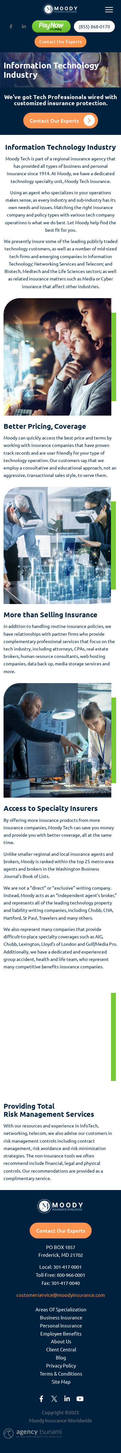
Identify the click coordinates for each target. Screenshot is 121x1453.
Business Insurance (61, 1317)
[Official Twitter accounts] (54, 1399)
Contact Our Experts (60, 41)
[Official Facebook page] (11, 26)
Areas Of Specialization (60, 1309)
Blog (61, 1358)
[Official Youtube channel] (80, 1399)
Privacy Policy (61, 1366)
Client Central (61, 1350)
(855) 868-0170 (94, 26)
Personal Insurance (61, 1325)
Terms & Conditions (61, 1373)
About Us (61, 1341)
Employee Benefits (61, 1333)
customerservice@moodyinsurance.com (60, 1295)
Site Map (61, 1381)
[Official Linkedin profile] (24, 26)
